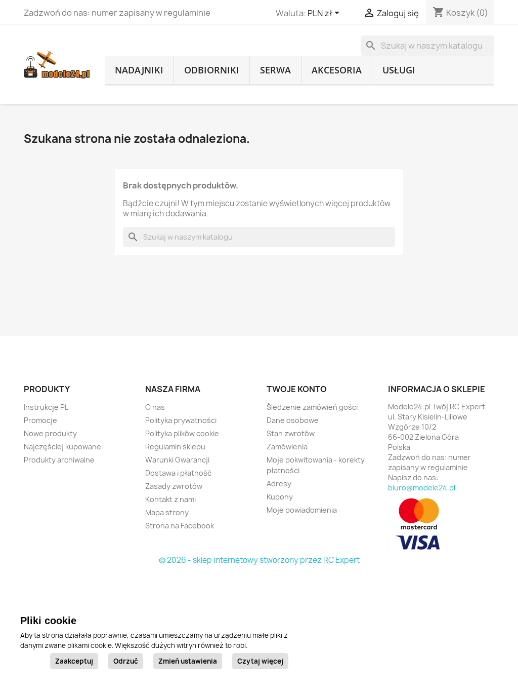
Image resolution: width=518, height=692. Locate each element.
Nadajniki (139, 70)
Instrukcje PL (46, 407)
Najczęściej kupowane (62, 446)
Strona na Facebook (179, 525)
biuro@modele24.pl (421, 487)
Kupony (280, 497)
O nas (155, 407)
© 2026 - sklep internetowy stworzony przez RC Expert (259, 560)
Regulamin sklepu (175, 446)
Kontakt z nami (170, 499)
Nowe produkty (50, 433)
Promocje (40, 420)
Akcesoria (337, 70)
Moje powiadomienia (302, 510)
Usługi (398, 70)
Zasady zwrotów (173, 486)
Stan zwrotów (291, 433)
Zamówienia (287, 446)
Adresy (279, 483)
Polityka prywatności (181, 420)
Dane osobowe (293, 420)
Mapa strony (167, 512)
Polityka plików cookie (182, 433)
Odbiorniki (211, 70)
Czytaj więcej (260, 661)
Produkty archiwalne (59, 460)
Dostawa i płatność (178, 473)
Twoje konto (297, 389)
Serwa (275, 70)
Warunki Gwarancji (177, 460)
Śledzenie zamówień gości (312, 407)
